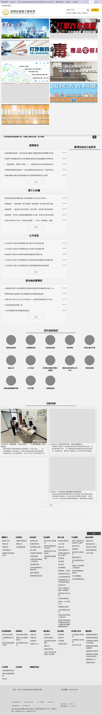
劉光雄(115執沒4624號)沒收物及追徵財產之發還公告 (23, 254)
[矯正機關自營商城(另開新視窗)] (11, 522)
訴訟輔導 (47, 537)
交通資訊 (19, 537)
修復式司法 (76, 546)
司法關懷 (74, 537)
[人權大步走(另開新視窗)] (48, 522)
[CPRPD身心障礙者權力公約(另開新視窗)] (84, 514)
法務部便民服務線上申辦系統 (36, 560)
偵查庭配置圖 (20, 547)
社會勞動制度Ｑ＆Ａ (8, 639)
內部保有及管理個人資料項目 (64, 616)
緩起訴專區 (89, 537)
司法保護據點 (76, 576)
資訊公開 (60, 537)
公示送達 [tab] (34, 235)
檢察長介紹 (6, 541)
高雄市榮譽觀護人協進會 (78, 572)
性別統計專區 (62, 644)
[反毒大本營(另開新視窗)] (74, 50)
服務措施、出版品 (64, 570)
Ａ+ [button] (96, 2)
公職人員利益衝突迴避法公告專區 (50, 653)
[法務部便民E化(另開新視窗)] (25, 28)
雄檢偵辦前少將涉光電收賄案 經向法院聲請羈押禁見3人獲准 (26, 175)
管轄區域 (5, 547)
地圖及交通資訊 (21, 541)
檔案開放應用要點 (92, 638)
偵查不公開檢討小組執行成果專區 (64, 589)
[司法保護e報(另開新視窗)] (25, 114)
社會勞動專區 (6, 631)
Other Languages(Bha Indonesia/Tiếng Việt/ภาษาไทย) (35, 2)
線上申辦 (68, 13)
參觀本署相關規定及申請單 (50, 547)
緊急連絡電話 (6, 5)
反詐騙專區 (62, 567)
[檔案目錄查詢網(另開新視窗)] (84, 522)
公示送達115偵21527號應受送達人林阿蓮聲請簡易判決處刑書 (27, 265)
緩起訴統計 (90, 541)
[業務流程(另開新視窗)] (25, 71)
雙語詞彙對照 (34, 573)
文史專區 (5, 667)
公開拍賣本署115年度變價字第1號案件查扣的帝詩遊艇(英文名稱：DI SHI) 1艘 (30, 288)
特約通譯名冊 (34, 564)
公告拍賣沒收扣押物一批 (14, 305)
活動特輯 (51, 403)
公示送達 (61, 544)
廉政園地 (47, 631)
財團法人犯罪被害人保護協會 (78, 566)
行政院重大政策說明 (78, 636)
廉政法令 (47, 646)
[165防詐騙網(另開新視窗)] (30, 514)
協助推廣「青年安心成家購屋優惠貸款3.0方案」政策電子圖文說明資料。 (30, 215)
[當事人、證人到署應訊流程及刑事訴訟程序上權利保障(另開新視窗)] (74, 71)
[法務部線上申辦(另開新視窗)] (30, 522)
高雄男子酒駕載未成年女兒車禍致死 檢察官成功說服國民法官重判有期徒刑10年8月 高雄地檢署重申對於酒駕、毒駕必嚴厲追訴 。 (30, 159)
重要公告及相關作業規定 (22, 639)
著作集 (4, 679)
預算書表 (61, 558)
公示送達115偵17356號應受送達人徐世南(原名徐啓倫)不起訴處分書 (29, 260)
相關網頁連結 (34, 667)
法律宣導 (33, 641)
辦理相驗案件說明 (36, 576)
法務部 (68, 2)
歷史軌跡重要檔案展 (8, 675)
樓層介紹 (19, 544)
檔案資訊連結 (90, 662)
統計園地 (60, 631)
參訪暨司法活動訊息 (78, 553)
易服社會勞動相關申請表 (8, 644)
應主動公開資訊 (63, 541)
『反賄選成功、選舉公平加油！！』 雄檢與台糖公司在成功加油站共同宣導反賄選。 (30, 164)
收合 (94, 533)
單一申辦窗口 (41, 702)
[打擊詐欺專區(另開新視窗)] (74, 28)
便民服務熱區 (51, 330)
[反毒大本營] (11, 514)
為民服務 (33, 537)
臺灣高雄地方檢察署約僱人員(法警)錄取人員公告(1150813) (25, 198)
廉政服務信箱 (16, 705)
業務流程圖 (34, 556)
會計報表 (61, 564)
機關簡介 (5, 537)
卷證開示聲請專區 (36, 553)
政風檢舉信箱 (34, 544)
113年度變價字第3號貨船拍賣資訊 (17, 310)
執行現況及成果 (7, 634)
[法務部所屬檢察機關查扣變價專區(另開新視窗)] (48, 514)
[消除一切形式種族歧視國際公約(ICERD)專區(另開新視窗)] (66, 514)
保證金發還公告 (63, 550)
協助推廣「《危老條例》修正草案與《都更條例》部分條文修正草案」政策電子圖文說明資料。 (30, 204)
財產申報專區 (48, 638)
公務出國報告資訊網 (64, 611)
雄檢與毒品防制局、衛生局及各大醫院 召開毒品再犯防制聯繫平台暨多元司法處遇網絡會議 (30, 153)
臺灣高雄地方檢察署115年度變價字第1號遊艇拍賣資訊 (24, 294)
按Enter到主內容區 (7, 1)
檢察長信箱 (59, 2)
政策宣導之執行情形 (64, 594)
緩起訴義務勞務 (91, 550)
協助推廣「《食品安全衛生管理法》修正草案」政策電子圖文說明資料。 (30, 209)
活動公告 (33, 634)
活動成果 (33, 638)
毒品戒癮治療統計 (22, 634)
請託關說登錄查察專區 (50, 642)
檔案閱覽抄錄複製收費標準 (92, 647)
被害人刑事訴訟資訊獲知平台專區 (78, 542)
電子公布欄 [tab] (34, 190)
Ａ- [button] (86, 2)
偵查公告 (84, 13)
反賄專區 (33, 631)
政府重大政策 (76, 631)
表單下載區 (90, 553)
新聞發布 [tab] (34, 145)
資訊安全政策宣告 (29, 702)
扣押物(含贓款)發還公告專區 (63, 554)
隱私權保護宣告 (16, 702)
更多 (36, 182)
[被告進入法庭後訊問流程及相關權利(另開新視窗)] (25, 93)
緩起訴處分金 (90, 544)
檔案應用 (88, 631)
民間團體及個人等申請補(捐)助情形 (64, 581)
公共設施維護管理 (64, 577)
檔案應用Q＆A (91, 659)
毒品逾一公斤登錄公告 (64, 602)
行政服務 (61, 641)
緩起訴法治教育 (91, 547)
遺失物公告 (62, 585)
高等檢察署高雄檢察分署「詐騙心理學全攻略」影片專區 (24, 137)
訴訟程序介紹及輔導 (50, 542)
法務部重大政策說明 (78, 641)
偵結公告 (61, 547)
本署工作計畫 (76, 645)
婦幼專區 (75, 549)
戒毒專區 (19, 631)
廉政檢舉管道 (48, 649)
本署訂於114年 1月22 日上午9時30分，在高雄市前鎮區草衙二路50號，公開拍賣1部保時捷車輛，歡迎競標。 (30, 299)
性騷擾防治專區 (63, 607)
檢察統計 (61, 638)
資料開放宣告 (26, 705)
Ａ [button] (91, 2)
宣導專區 (47, 634)
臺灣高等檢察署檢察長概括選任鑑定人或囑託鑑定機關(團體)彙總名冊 (64, 623)
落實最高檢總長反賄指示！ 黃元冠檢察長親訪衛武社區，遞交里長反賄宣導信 (30, 170)
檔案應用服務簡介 (92, 634)
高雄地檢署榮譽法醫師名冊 (36, 568)
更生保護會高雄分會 (78, 561)
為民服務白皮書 (35, 547)
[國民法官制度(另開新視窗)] (74, 93)
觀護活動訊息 (76, 557)
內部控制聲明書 (63, 598)
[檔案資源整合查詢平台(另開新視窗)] (66, 522)
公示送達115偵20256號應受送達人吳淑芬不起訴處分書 (24, 249)
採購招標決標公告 (64, 574)
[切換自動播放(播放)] (98, 20)
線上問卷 (33, 550)
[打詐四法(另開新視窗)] (25, 50)
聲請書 (74, 13)
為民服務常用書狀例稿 (50, 557)
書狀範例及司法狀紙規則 (50, 552)
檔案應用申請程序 (92, 651)
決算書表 (61, 561)
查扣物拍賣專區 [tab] (34, 281)
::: (0, 688)
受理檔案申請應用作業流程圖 (92, 642)
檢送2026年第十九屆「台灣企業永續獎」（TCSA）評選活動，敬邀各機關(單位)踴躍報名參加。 (30, 220)
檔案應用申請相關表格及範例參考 (92, 655)
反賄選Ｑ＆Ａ (34, 644)
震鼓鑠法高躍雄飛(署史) (8, 554)
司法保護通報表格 (78, 579)
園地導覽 (61, 634)
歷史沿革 (5, 544)
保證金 (79, 13)
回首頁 (75, 2)
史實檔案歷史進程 (8, 670)
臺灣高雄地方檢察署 (85, 147)
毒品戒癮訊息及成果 (22, 644)
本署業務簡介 (6, 550)
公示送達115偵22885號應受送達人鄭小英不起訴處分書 (24, 243)
